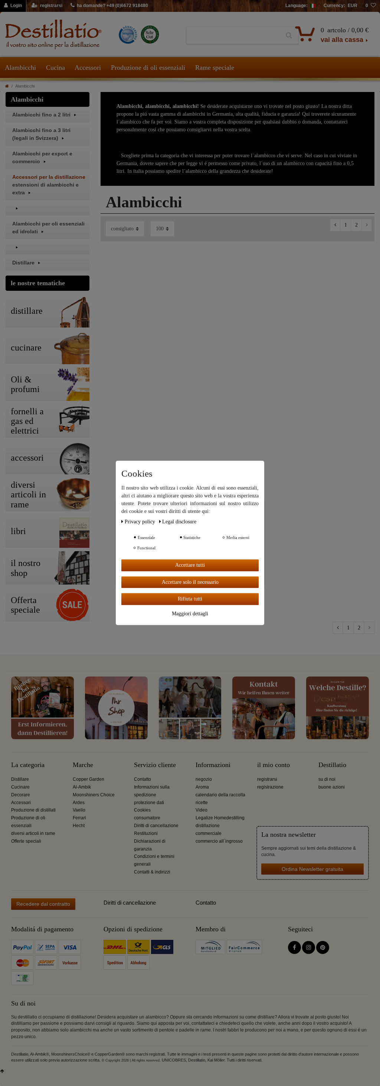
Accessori (88, 67)
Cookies (142, 810)
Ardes (79, 802)
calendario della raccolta (220, 794)
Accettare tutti (190, 565)
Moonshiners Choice (94, 794)
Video (201, 810)
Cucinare (20, 787)
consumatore (147, 817)
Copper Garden (88, 779)
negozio (204, 779)
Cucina (55, 67)
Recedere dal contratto (43, 904)
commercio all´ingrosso (219, 841)
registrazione (270, 787)
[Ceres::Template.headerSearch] (288, 35)
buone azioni (331, 787)
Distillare (20, 779)
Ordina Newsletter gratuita (312, 869)
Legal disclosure (179, 521)
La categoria (28, 765)
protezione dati (149, 802)
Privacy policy (141, 521)
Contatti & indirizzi (152, 872)
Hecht (79, 825)
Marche (83, 765)
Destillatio (332, 765)
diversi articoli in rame (33, 833)
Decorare (20, 794)
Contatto (142, 779)
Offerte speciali (26, 841)
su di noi (326, 779)
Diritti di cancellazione (156, 825)
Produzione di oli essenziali (148, 67)
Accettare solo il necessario (190, 582)
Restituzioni (146, 833)
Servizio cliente (155, 765)
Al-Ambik (82, 787)
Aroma (202, 787)
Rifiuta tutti (190, 599)
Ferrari (79, 817)
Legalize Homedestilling (220, 817)
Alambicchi (20, 67)
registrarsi (267, 779)
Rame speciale (214, 67)
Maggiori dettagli (190, 613)
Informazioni (213, 765)
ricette (202, 802)
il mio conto (273, 765)
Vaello (79, 810)
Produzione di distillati (33, 810)
